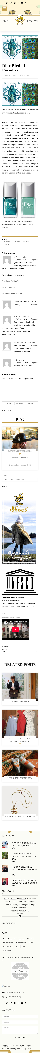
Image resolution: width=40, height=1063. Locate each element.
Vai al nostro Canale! (11, 617)
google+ (6, 245)
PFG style (30, 939)
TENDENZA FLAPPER (20, 701)
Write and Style (7, 950)
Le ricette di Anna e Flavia (12, 293)
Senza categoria (8, 943)
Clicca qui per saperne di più (20, 465)
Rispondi (34, 260)
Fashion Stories (24, 75)
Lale (17, 342)
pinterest (26, 241)
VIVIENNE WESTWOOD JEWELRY (20, 816)
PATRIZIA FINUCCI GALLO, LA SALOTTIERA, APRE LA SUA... (24, 844)
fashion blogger (21, 943)
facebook (7, 241)
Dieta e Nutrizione (9, 287)
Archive (4, 650)
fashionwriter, (13, 224)
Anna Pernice (21, 257)
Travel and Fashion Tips (11, 281)
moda (23, 946)
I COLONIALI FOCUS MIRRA (20, 778)
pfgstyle (5, 227)
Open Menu (4, 8)
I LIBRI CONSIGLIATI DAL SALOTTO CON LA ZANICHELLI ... (24, 869)
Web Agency (21, 1049)
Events (31, 943)
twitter (17, 241)
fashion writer (7, 946)
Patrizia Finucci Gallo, (26, 224)
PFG (15, 75)
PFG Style (20, 1045)
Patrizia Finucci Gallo (20, 451)
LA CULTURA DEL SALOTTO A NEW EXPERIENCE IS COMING (24, 881)
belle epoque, (12, 221)
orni (17, 302)
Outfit (16, 946)
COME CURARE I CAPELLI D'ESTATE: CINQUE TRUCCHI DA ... (24, 856)
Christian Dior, (22, 221)
